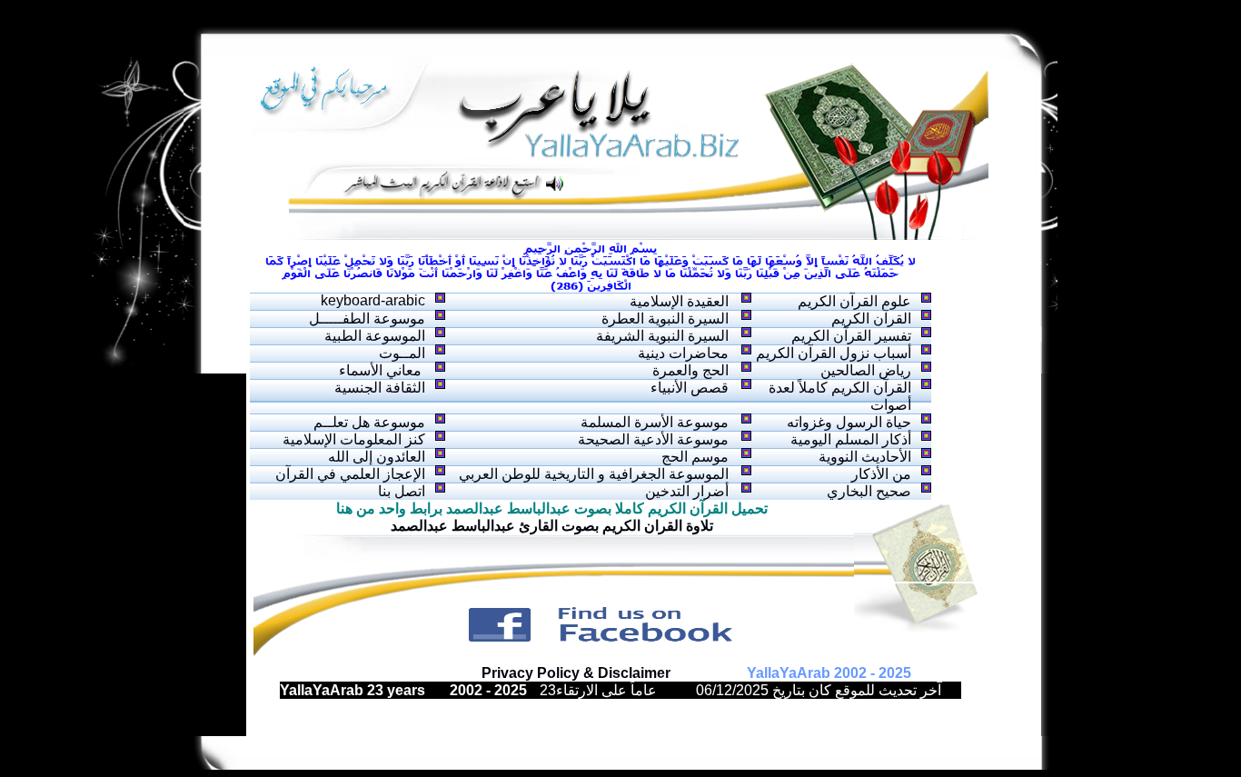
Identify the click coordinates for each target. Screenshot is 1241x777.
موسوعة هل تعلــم (369, 422)
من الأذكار (881, 474)
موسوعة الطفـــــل (367, 318)
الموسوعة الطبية (374, 336)
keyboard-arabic (373, 300)
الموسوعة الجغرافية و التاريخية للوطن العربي (594, 474)
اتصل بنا (401, 491)
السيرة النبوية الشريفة (662, 336)
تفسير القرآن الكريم (851, 336)
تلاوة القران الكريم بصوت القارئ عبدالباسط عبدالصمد (552, 525)
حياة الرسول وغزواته (849, 422)
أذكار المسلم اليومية (850, 439)
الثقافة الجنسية (379, 387)
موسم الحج (695, 456)
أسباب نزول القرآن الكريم (833, 353)
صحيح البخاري (869, 491)
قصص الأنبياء (689, 387)
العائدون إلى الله (376, 456)
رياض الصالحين (865, 370)
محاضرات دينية (683, 353)
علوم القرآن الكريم (854, 301)
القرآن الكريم (871, 318)
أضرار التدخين (687, 491)
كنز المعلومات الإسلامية (354, 439)
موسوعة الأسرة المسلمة (655, 422)
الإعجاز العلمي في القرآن (350, 474)
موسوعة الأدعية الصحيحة (653, 439)
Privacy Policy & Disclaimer (576, 673)
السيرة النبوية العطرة (665, 318)
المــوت (402, 353)
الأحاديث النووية (865, 456)
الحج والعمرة (690, 370)
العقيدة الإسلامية (679, 301)
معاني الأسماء (382, 370)
